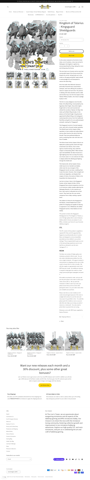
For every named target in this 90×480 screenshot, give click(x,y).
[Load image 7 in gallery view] (10, 84)
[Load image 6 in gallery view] (53, 76)
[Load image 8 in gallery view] (19, 84)
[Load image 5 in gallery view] (44, 76)
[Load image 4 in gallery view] (36, 76)
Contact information (49, 476)
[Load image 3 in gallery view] (27, 76)
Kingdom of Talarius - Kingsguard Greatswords (15, 353)
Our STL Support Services (12, 419)
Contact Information (11, 436)
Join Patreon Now (45, 385)
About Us (8, 421)
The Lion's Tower (13, 476)
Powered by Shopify (19, 476)
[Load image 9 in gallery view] (27, 84)
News (7, 446)
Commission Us (10, 416)
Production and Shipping (12, 429)
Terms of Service (10, 434)
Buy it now (71, 55)
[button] (7, 6)
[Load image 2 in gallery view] (19, 76)
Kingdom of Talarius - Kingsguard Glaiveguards (34, 353)
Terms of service (41, 476)
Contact (8, 451)
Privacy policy (33, 476)
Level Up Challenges (11, 443)
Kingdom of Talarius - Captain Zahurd (54, 352)
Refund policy (27, 476)
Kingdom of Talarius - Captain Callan (74, 352)
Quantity (61, 43)
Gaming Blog (9, 438)
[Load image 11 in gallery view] (44, 84)
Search (7, 414)
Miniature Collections (11, 448)
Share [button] (62, 321)
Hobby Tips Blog (10, 441)
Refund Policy (9, 431)
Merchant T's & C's (10, 424)
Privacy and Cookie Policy (12, 426)
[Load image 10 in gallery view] (36, 84)
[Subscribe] (30, 459)
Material (61, 37)
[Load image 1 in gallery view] (10, 76)
